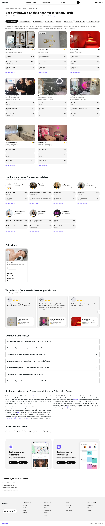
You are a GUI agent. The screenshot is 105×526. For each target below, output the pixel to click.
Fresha (24, 397)
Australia (25, 8)
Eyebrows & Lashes (15, 8)
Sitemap (25, 512)
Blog (24, 510)
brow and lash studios (32, 396)
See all (52, 235)
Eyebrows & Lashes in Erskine (9, 485)
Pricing (46, 507)
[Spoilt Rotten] (17, 266)
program (75, 399)
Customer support (27, 507)
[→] (99, 312)
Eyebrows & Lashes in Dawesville (10, 490)
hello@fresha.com (69, 407)
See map (52, 15)
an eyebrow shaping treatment (14, 418)
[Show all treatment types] (98, 21)
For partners (47, 505)
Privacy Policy (68, 505)
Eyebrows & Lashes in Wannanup (10, 487)
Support (46, 512)
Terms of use (68, 510)
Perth (30, 8)
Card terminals (47, 510)
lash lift (27, 418)
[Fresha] (5, 2)
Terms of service (69, 507)
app (18, 412)
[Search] (78, 2)
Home (7, 8)
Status (46, 515)
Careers (25, 505)
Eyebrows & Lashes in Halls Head (10, 482)
